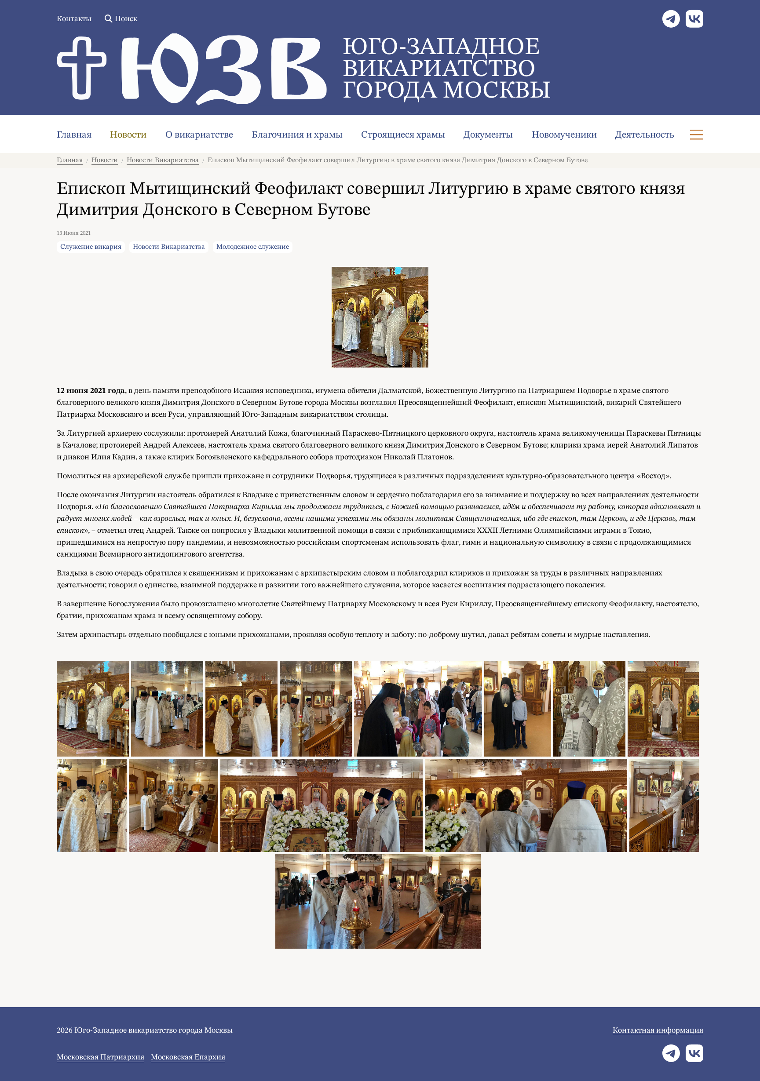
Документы (488, 135)
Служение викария (90, 247)
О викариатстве (199, 135)
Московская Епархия (188, 1057)
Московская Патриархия (100, 1057)
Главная (74, 135)
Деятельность (644, 135)
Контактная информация (658, 1030)
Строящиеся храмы (403, 135)
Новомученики (564, 135)
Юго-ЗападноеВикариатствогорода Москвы (447, 69)
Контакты (74, 19)
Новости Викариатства (163, 160)
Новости (128, 135)
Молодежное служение (252, 247)
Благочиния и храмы (297, 135)
